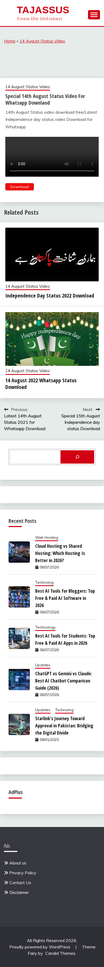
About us (17, 863)
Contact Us (20, 882)
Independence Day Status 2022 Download (49, 295)
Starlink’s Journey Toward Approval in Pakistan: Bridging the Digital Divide (64, 725)
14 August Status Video (42, 41)
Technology (45, 627)
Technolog (44, 582)
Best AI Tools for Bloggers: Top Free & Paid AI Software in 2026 (65, 598)
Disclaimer (19, 892)
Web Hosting (46, 537)
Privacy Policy (22, 872)
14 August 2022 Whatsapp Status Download (41, 384)
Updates (42, 665)
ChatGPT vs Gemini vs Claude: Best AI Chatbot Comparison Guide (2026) (63, 680)
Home (9, 41)
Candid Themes (60, 953)
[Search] (77, 457)
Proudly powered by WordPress (40, 946)
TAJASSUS (43, 10)
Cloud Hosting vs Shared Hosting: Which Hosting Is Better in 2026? (60, 553)
